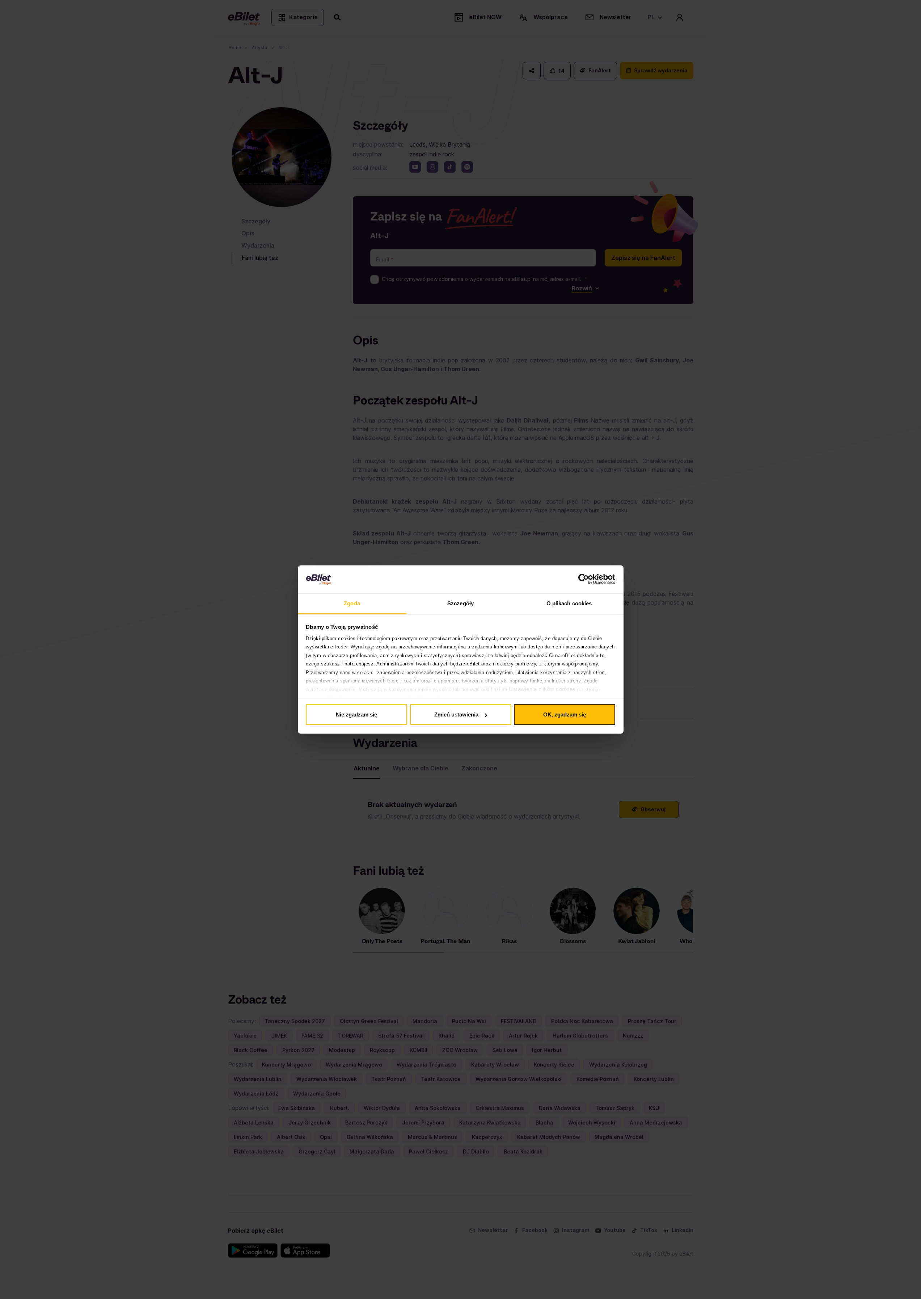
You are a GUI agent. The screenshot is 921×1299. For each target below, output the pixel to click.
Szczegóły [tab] (460, 603)
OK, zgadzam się (564, 714)
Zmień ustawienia (456, 714)
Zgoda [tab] (352, 603)
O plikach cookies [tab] (569, 603)
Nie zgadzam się (356, 714)
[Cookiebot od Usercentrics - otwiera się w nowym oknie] (583, 579)
